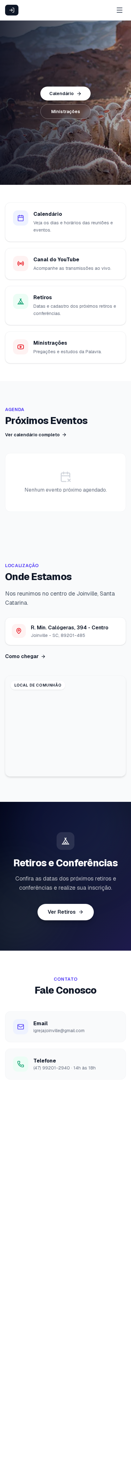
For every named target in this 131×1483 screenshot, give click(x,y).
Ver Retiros (62, 912)
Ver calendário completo (32, 435)
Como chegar (22, 656)
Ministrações (65, 111)
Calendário (61, 93)
